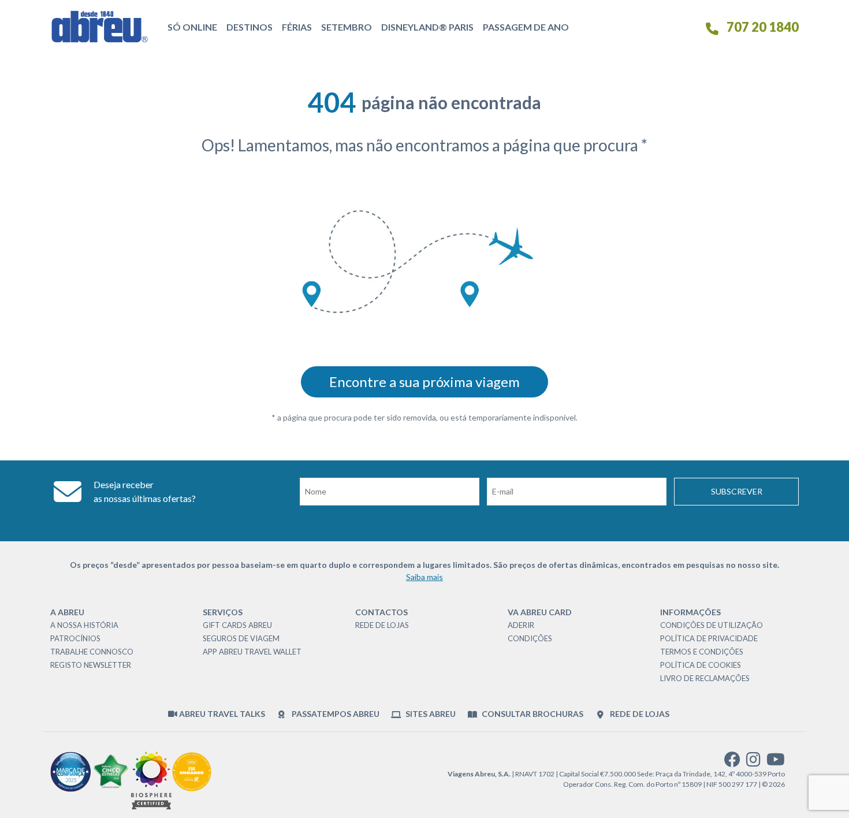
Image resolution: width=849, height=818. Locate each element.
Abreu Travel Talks (221, 714)
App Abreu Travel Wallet (252, 651)
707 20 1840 (761, 27)
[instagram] (753, 762)
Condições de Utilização (711, 625)
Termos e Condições (701, 651)
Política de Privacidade (709, 638)
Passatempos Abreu (334, 714)
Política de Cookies (700, 665)
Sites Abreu (430, 714)
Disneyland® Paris (427, 26)
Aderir (521, 625)
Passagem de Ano (526, 26)
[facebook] (732, 762)
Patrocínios (75, 638)
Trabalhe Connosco (91, 651)
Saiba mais (424, 577)
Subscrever (736, 491)
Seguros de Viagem (241, 638)
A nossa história (84, 625)
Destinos (249, 26)
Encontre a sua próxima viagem (424, 381)
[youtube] (775, 762)
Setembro (346, 26)
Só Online (192, 26)
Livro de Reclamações (705, 678)
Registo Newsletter (90, 665)
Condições (530, 638)
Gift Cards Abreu (237, 625)
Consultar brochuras (531, 714)
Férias (297, 26)
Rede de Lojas (382, 625)
